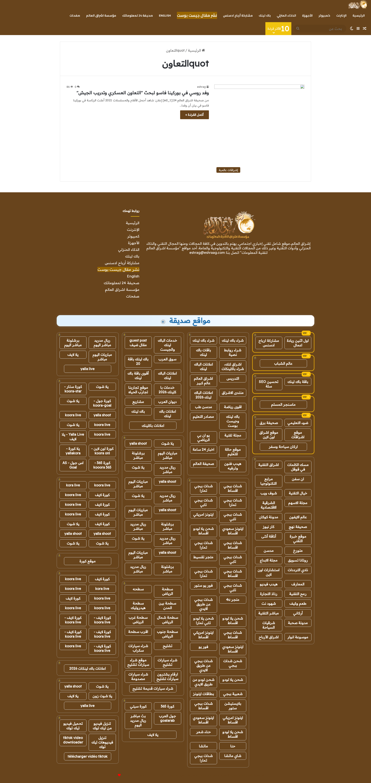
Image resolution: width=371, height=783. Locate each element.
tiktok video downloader (73, 739)
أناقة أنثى (268, 536)
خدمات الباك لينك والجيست (167, 344)
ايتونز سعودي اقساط (232, 530)
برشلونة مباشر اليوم (73, 342)
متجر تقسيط (203, 557)
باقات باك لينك (203, 352)
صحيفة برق (269, 423)
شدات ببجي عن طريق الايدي (203, 604)
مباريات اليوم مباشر (167, 455)
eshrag (201, 86)
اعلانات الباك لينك (203, 366)
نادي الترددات (298, 570)
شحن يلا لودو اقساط (203, 530)
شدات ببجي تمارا (203, 488)
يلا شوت (167, 443)
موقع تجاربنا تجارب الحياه (138, 389)
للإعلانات (112, 775)
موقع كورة (87, 561)
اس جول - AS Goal (73, 465)
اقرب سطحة (138, 631)
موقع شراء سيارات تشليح (138, 662)
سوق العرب (167, 359)
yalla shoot (138, 443)
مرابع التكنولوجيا (268, 481)
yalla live (88, 369)
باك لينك (265, 15)
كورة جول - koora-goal (102, 403)
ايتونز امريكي (203, 514)
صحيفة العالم (203, 463)
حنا (232, 746)
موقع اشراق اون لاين (268, 434)
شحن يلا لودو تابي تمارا (203, 620)
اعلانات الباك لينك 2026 (203, 394)
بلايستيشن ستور (232, 705)
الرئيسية (359, 15)
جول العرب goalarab (167, 718)
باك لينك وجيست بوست (233, 421)
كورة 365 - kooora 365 (102, 465)
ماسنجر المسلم (283, 404)
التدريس (233, 378)
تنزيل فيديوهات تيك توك (102, 742)
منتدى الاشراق (233, 392)
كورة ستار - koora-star (73, 388)
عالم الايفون (298, 517)
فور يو (203, 646)
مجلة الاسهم (297, 503)
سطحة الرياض (167, 591)
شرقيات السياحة (268, 625)
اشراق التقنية (268, 464)
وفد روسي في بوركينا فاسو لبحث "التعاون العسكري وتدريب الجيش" (143, 92)
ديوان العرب (167, 401)
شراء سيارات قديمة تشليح (152, 688)
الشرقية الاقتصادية (269, 505)
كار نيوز (268, 526)
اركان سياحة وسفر (283, 446)
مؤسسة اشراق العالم (101, 15)
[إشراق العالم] (357, 4)
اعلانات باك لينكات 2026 (87, 668)
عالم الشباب (283, 363)
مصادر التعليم (203, 416)
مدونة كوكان (268, 517)
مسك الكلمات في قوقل (298, 466)
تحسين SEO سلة (268, 383)
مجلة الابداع (269, 560)
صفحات (75, 15)
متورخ (298, 550)
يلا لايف (152, 734)
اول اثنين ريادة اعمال (298, 342)
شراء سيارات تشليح (167, 662)
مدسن (269, 550)
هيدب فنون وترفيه (232, 465)
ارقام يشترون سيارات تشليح (167, 676)
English (165, 15)
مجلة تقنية (232, 435)
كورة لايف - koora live (102, 619)
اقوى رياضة (233, 407)
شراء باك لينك (233, 340)
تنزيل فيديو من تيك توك (102, 725)
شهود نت (269, 603)
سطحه (138, 589)
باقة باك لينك (297, 381)
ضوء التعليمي (297, 423)
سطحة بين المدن (167, 605)
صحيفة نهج (298, 526)
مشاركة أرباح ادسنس (238, 15)
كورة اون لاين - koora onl (102, 450)
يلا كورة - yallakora (73, 450)
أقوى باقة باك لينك (138, 375)
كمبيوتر (324, 15)
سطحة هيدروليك (138, 605)
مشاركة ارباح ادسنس (268, 342)
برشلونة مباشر (138, 455)
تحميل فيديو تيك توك (73, 725)
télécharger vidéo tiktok (88, 756)
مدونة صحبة (298, 623)
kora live (73, 485)
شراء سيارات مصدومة (138, 676)
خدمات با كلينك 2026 (167, 389)
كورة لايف (102, 495)
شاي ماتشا (232, 756)
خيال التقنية (298, 493)
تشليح (167, 646)
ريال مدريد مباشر (168, 469)
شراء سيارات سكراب (138, 648)
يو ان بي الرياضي (203, 437)
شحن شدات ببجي (232, 663)
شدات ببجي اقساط (233, 488)
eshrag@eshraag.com (207, 252)
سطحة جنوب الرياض (167, 633)
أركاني (298, 613)
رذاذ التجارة (268, 594)
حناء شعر (203, 732)
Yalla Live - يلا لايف (73, 436)
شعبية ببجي (233, 694)
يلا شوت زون (102, 696)
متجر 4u (232, 599)
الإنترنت (341, 15)
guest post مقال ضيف (138, 342)
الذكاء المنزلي (286, 15)
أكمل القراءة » (195, 115)
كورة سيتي (138, 706)
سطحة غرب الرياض (138, 619)
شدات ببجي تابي (203, 502)
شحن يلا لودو (232, 679)
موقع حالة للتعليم (233, 451)
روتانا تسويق (298, 560)
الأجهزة (307, 15)
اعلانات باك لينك (167, 413)
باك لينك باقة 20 (138, 361)
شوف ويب (268, 493)
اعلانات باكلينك (153, 425)
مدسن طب (203, 407)
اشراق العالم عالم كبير (203, 380)
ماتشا (203, 746)
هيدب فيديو (269, 584)
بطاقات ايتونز (203, 694)
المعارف (297, 584)
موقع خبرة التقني (298, 538)
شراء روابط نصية (232, 352)
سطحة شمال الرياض (167, 619)
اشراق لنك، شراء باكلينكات (233, 366)
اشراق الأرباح (269, 637)
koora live (73, 415)
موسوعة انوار (297, 637)
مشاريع (138, 401)
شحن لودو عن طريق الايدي (203, 681)
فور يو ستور (203, 585)
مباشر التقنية (268, 613)
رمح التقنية (298, 594)
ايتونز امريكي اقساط (203, 634)
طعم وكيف (297, 603)
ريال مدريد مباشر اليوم (102, 342)
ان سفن (298, 479)
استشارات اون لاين (269, 572)
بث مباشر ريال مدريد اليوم (138, 720)
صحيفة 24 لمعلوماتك (137, 15)
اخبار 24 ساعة (203, 449)
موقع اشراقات (297, 434)
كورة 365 (167, 706)
